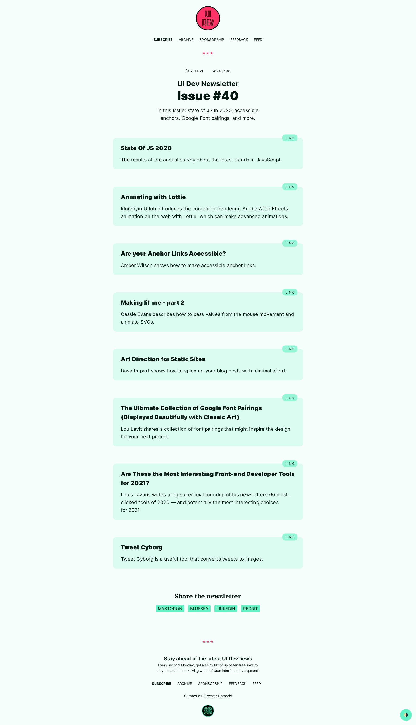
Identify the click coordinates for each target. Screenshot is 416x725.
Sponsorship (212, 40)
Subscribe (163, 40)
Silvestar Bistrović (217, 696)
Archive (186, 40)
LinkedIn (226, 608)
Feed (258, 40)
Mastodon (170, 608)
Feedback (239, 40)
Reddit (250, 608)
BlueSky (199, 608)
